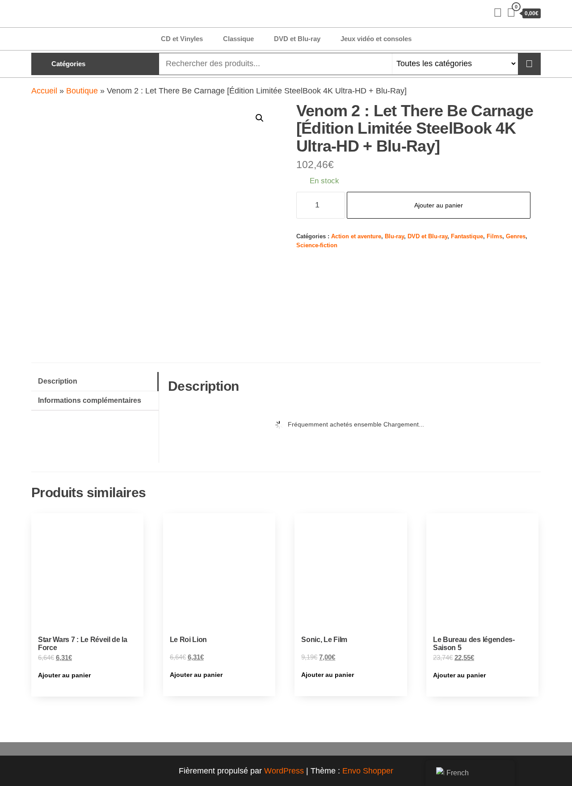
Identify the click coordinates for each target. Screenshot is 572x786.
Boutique (82, 90)
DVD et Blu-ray (297, 38)
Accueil (44, 90)
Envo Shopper (367, 770)
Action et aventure (356, 236)
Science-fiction (316, 245)
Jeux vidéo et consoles (376, 38)
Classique (238, 38)
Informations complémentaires (89, 400)
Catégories (68, 64)
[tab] (95, 381)
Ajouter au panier (438, 205)
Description (57, 381)
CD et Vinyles (182, 38)
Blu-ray (394, 236)
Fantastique (467, 236)
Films (494, 236)
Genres (516, 236)
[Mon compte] (497, 12)
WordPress (284, 770)
